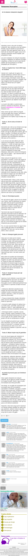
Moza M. (8, 478)
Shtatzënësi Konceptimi (9, 6)
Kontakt (14, 547)
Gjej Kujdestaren (9, 516)
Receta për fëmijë (9, 522)
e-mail (4, 415)
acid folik (21, 61)
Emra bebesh (8, 525)
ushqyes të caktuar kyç (18, 304)
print (8, 415)
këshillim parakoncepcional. (9, 345)
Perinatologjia (8, 527)
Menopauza (7, 530)
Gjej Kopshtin (8, 519)
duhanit (9, 298)
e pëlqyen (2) (3, 484)
